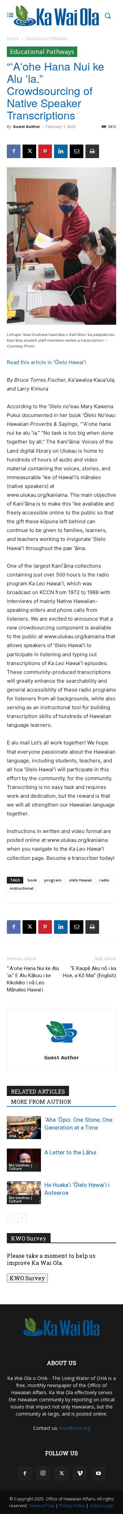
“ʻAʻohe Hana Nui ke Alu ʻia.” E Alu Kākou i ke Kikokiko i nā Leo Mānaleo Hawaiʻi (33, 979)
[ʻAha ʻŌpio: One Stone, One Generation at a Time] (24, 1127)
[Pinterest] (45, 151)
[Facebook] (13, 151)
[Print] (92, 151)
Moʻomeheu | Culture (20, 1167)
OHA (12, 1136)
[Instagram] (43, 1473)
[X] (29, 151)
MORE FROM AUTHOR (41, 1101)
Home (13, 38)
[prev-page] (11, 1218)
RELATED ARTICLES (38, 1091)
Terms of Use (42, 1506)
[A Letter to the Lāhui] (24, 1160)
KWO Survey (27, 1278)
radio (104, 880)
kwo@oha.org (74, 1428)
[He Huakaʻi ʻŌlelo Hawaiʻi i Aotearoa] (24, 1193)
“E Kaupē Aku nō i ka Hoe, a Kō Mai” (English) (89, 972)
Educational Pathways (46, 38)
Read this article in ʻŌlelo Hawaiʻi (46, 362)
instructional (21, 888)
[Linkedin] (61, 151)
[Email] (76, 151)
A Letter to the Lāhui (70, 1152)
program (53, 880)
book (32, 880)
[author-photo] (61, 1048)
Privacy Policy (72, 1506)
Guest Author (26, 126)
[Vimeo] (80, 1473)
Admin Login (102, 1506)
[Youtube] (98, 1473)
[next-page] (22, 1218)
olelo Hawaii (80, 880)
